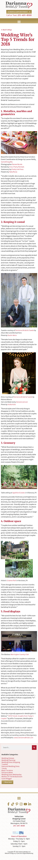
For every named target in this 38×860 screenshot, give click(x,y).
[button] (19, 21)
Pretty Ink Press (18, 169)
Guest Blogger (6, 779)
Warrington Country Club (20, 654)
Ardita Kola (12, 404)
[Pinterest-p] (17, 804)
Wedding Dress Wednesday (11, 775)
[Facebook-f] (8, 804)
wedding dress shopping (10, 762)
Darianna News (7, 773)
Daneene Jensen (22, 402)
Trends (4, 768)
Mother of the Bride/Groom (11, 777)
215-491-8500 (24, 15)
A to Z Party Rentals (16, 167)
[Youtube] (25, 804)
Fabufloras (13, 172)
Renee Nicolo (17, 164)
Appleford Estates (18, 493)
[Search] (34, 747)
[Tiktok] (12, 804)
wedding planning (8, 760)
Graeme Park (11, 580)
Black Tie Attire (7, 771)
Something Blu (7, 162)
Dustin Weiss (12, 335)
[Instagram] (21, 804)
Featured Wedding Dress (10, 766)
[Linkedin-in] (29, 804)
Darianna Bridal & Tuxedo (24, 330)
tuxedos (4, 764)
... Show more (7, 782)
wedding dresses (7, 758)
